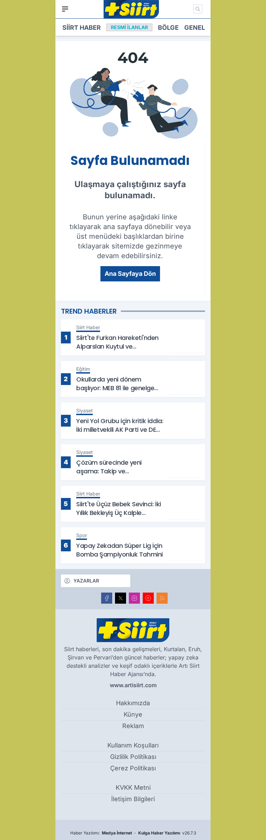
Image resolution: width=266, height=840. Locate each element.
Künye (133, 714)
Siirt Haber (81, 27)
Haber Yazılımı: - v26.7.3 (133, 832)
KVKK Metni (133, 787)
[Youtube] (148, 598)
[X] (120, 598)
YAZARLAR (86, 581)
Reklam (133, 725)
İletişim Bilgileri (133, 799)
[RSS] (162, 598)
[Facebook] (106, 598)
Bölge (168, 27)
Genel (194, 27)
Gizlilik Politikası (133, 756)
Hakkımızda (133, 703)
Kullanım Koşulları (133, 745)
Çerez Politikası (133, 768)
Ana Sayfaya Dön (130, 273)
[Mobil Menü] (65, 9)
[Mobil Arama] (197, 9)
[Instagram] (134, 598)
